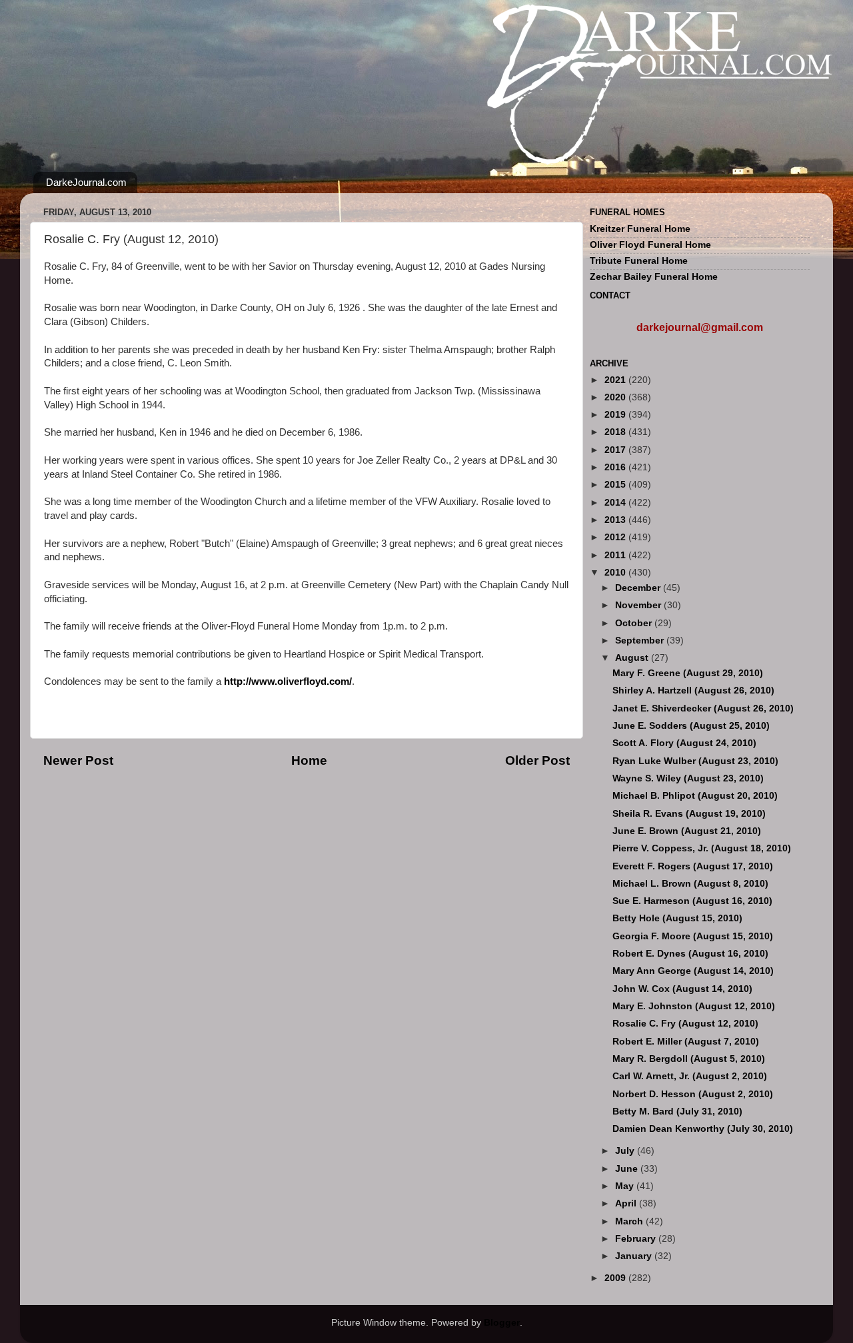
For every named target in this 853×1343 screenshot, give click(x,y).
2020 (616, 397)
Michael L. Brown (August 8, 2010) (690, 884)
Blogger (502, 1323)
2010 (616, 573)
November (639, 605)
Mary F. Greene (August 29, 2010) (687, 673)
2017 (616, 450)
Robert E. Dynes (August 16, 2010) (690, 954)
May (625, 1186)
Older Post (537, 760)
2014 (616, 503)
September (640, 641)
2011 (616, 555)
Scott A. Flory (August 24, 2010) (684, 743)
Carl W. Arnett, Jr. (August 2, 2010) (689, 1076)
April (627, 1203)
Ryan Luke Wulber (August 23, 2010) (695, 761)
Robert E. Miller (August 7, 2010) (685, 1042)
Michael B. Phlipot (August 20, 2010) (695, 796)
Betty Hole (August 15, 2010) (677, 918)
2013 (616, 520)
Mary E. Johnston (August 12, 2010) (693, 1006)
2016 (616, 467)
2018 (616, 432)
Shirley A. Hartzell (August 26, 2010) (693, 690)
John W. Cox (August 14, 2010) (682, 989)
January (634, 1256)
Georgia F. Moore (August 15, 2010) (692, 936)
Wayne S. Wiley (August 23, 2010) (688, 778)
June (627, 1169)
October (634, 623)
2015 (616, 485)
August (633, 658)
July (626, 1151)
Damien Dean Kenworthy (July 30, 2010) (702, 1129)
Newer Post (78, 760)
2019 (616, 415)
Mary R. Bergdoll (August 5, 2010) (688, 1059)
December (639, 588)
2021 (616, 380)
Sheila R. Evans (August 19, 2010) (689, 814)
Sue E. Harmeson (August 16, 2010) (692, 901)
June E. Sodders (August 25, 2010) (691, 726)
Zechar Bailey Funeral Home (654, 277)
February (636, 1239)
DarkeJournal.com (86, 182)
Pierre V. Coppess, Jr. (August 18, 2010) (701, 848)
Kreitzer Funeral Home (640, 229)
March (630, 1221)
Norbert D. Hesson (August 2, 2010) (692, 1094)
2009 (616, 1278)
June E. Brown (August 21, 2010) (686, 831)
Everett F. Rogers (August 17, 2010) (692, 866)
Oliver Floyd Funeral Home (650, 245)
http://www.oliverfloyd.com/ (288, 681)
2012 (616, 537)
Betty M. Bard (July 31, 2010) (677, 1112)
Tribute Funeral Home (639, 261)
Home (309, 760)
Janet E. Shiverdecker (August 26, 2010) (703, 708)
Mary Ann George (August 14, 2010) (693, 971)
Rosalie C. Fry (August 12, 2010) (685, 1024)
